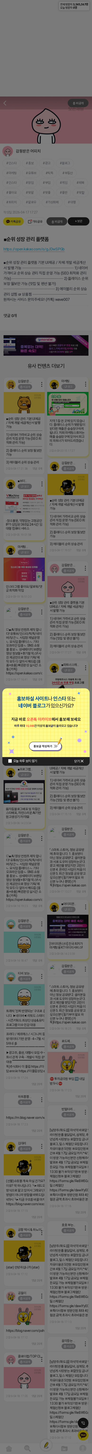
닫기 (77, 761)
